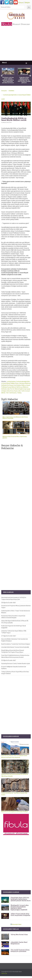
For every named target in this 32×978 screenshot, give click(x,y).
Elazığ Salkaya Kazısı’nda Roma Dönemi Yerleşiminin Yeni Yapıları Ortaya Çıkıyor (12, 651)
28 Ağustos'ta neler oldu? (8, 602)
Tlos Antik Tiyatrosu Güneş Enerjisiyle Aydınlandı (20, 950)
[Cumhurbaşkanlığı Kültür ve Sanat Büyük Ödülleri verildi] (16, 109)
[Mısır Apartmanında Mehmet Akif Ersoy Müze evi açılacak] (16, 408)
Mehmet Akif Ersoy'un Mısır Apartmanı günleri (15, 437)
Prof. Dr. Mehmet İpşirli (16, 389)
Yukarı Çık (4, 973)
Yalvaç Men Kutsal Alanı (19, 934)
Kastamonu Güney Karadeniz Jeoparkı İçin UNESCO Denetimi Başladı (13, 616)
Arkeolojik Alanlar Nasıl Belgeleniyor (19, 943)
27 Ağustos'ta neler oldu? (8, 636)
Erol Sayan (10, 385)
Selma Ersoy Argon (12, 391)
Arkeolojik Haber (17, 971)
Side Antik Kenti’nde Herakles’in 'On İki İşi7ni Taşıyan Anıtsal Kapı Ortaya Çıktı (13, 598)
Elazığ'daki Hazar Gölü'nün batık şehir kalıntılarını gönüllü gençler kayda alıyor (21, 899)
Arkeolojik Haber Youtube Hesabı (16, 2)
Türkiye (19, 393)
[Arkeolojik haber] (16, 15)
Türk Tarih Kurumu (11, 393)
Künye (20, 2)
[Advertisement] (16, 44)
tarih (19, 391)
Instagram (11, 2)
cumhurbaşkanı (11, 381)
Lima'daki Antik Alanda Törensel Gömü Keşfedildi (15, 647)
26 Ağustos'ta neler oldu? (8, 660)
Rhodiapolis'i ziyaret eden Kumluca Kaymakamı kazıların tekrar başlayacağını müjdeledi (20, 907)
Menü (4, 62)
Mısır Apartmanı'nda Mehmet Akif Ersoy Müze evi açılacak (15, 417)
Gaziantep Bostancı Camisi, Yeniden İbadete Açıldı (15, 663)
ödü (8, 389)
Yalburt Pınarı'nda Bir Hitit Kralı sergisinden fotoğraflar (20, 914)
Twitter (7, 2)
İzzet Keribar (17, 385)
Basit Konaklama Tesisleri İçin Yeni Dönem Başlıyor (15, 644)
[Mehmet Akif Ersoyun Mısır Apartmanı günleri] (16, 427)
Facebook (2, 2)
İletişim (27, 2)
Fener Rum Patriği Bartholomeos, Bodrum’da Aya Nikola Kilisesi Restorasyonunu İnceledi (15, 656)
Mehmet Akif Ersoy (17, 387)
